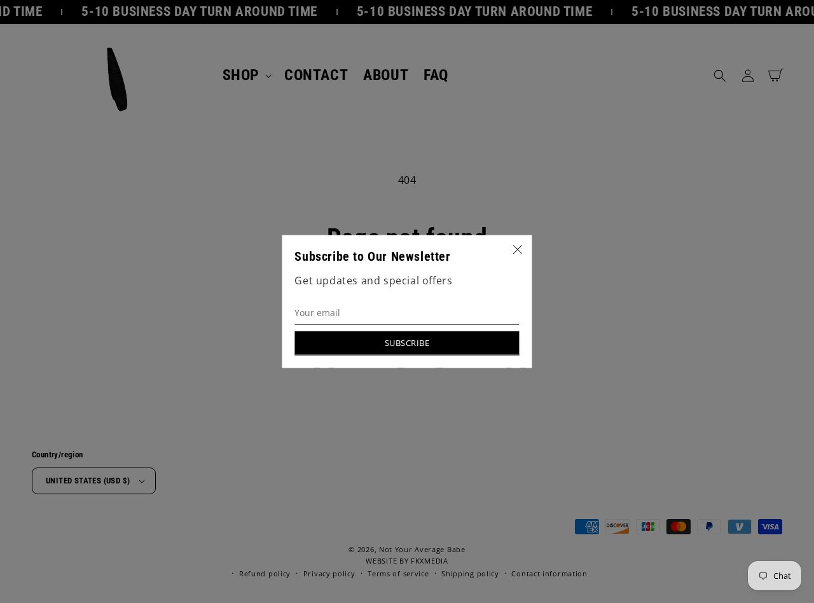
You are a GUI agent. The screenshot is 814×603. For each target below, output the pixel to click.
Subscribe (407, 342)
